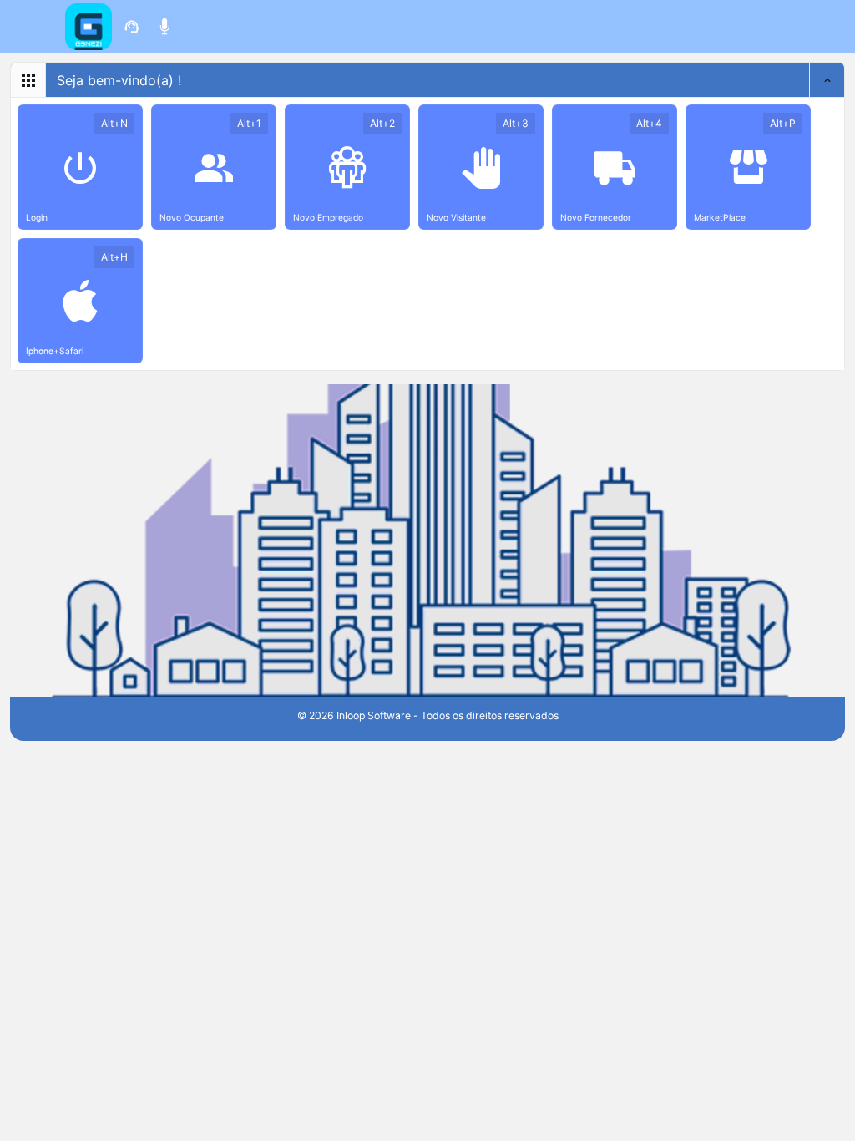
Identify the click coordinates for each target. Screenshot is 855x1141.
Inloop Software (373, 715)
